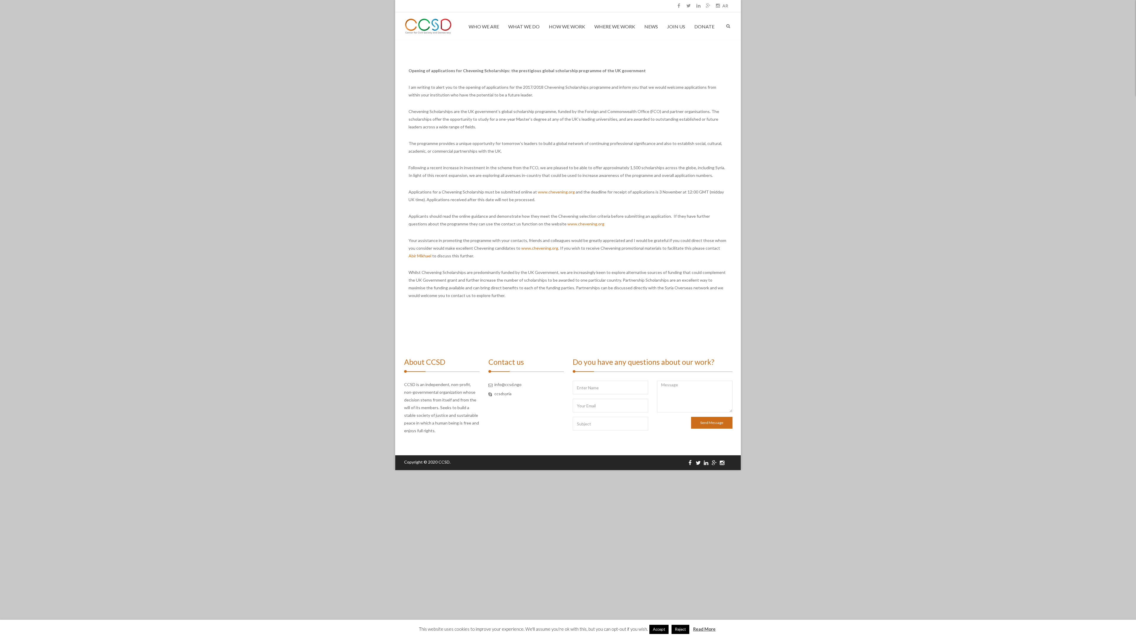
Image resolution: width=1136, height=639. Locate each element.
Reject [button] (680, 629)
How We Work (567, 26)
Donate (704, 26)
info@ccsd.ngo (508, 384)
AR (725, 5)
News (651, 26)
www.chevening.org (556, 191)
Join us (676, 26)
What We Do (524, 26)
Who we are (484, 26)
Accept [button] (659, 629)
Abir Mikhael (420, 255)
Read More (704, 629)
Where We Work (614, 26)
